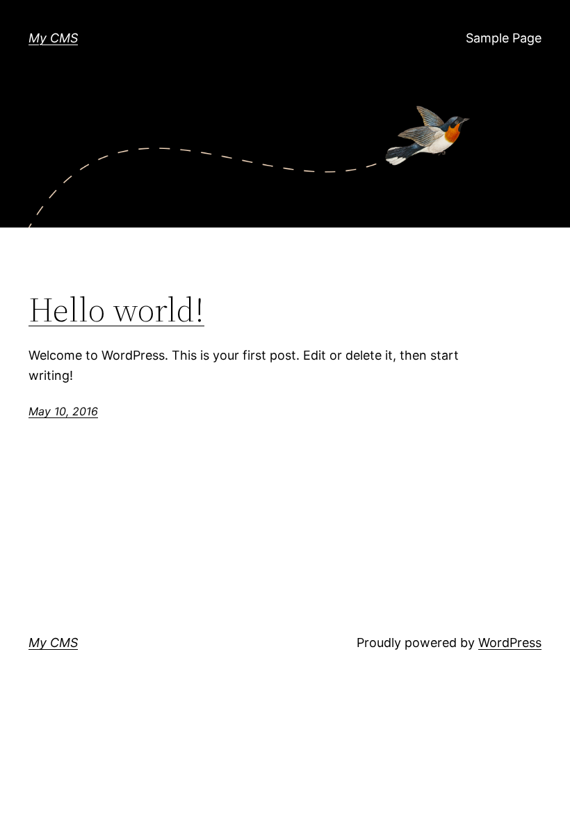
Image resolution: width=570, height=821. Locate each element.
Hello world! (116, 310)
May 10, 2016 (63, 411)
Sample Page (504, 38)
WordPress (510, 642)
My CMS (53, 38)
